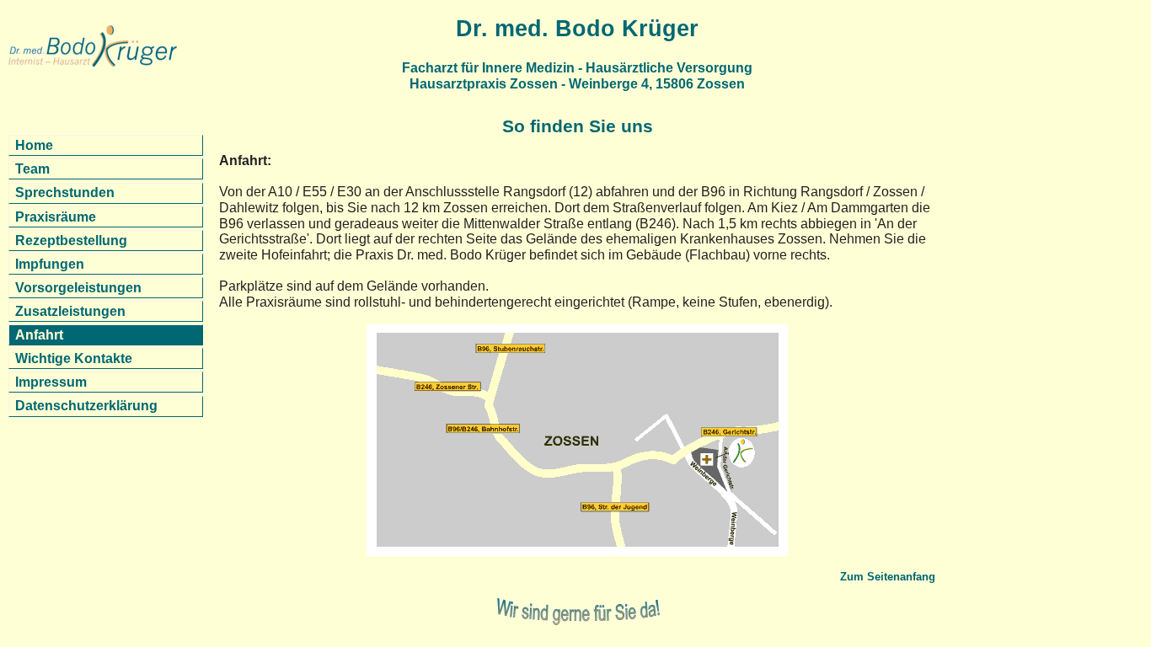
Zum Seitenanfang (887, 576)
